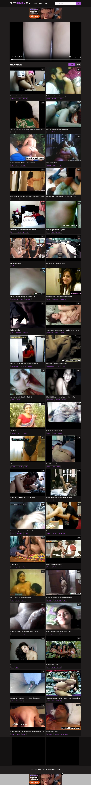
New (78, 65)
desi (27, 132)
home (30, 366)
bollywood (14, 266)
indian (61, 98)
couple (59, 132)
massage (50, 634)
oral (21, 701)
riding (23, 634)
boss (19, 98)
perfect (58, 701)
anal (48, 199)
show (53, 266)
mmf (58, 366)
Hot (71, 65)
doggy (64, 399)
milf (26, 466)
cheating (18, 500)
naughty (22, 567)
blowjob (54, 199)
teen (12, 567)
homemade (14, 299)
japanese (50, 332)
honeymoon (20, 132)
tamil (56, 332)
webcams (56, 299)
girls (21, 199)
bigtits (23, 600)
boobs (49, 299)
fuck (53, 132)
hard (58, 466)
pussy (13, 466)
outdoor (13, 433)
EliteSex (20, 3)
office (25, 98)
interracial (50, 399)
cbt (53, 701)
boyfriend (20, 533)
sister (13, 533)
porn (17, 165)
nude (56, 634)
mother (57, 399)
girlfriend (23, 366)
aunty (13, 132)
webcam (28, 299)
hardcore (20, 466)
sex (12, 165)
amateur (54, 98)
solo (22, 299)
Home (35, 3)
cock (12, 634)
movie (49, 165)
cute (48, 132)
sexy (17, 199)
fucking (13, 98)
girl (17, 567)
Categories (43, 3)
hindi (59, 165)
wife (48, 98)
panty (53, 667)
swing (21, 266)
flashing (63, 299)
